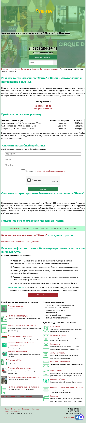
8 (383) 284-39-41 (74, 411)
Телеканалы (55, 344)
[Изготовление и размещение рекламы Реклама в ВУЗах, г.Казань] (4, 365)
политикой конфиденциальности (50, 171)
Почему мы (15, 409)
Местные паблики (57, 379)
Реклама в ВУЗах (15, 360)
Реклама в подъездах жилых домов (23, 377)
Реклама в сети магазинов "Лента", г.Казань (20, 242)
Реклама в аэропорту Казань (20, 316)
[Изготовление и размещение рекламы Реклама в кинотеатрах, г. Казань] (4, 333)
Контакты (25, 409)
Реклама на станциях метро (20, 336)
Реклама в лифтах (15, 306)
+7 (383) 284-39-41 (43, 106)
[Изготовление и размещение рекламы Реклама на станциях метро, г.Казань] (4, 339)
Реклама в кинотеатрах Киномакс (22, 326)
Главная (4, 69)
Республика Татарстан (20, 69)
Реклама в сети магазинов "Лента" (24, 235)
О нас (7, 409)
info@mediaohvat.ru (43, 109)
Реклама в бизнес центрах (19, 368)
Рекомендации (56, 228)
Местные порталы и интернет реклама (66, 387)
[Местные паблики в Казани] (46, 384)
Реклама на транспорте (60, 362)
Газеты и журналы (57, 353)
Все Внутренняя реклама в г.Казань (16, 396)
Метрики (26, 228)
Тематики (44, 228)
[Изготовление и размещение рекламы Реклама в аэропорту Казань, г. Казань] (4, 322)
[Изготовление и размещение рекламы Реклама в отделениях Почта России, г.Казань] (4, 394)
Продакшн (54, 396)
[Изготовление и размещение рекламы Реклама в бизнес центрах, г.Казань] (4, 372)
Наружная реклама (58, 335)
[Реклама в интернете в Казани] (46, 391)
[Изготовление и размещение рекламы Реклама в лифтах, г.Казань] (4, 312)
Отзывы (35, 228)
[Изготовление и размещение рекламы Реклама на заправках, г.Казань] (4, 356)
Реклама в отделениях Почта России (23, 387)
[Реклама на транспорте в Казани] (46, 366)
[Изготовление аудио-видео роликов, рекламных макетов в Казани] (46, 401)
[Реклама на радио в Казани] (46, 375)
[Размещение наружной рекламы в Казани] (46, 340)
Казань (35, 69)
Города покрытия (70, 228)
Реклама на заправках (17, 351)
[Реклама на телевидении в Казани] (46, 349)
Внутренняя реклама (49, 69)
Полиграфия (55, 327)
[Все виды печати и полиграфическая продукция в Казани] (46, 331)
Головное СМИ (14, 228)
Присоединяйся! (68, 417)
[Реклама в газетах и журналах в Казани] (46, 358)
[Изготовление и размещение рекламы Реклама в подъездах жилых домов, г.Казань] (4, 383)
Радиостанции (56, 371)
